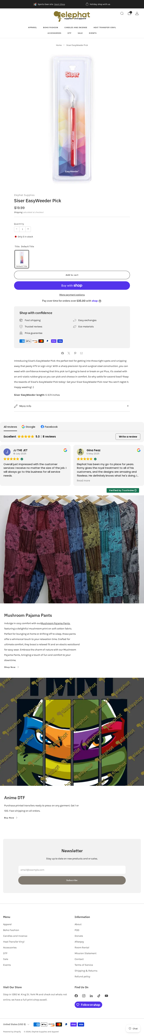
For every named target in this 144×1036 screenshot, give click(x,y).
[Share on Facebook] (62, 353)
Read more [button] (83, 480)
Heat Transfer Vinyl (105, 27)
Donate (79, 935)
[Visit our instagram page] (83, 995)
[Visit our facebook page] (76, 995)
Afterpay (79, 941)
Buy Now (9, 817)
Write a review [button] (128, 436)
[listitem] (49, 4)
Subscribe (72, 880)
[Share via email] (81, 353)
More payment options (72, 294)
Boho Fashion (50, 27)
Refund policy (82, 976)
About (78, 924)
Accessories (54, 33)
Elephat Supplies (24, 195)
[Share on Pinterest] (75, 353)
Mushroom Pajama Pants (55, 623)
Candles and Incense (75, 27)
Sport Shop (59, 4)
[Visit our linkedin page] (91, 995)
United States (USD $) (14, 1024)
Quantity (19, 224)
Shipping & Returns (86, 970)
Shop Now (10, 667)
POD (77, 930)
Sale (80, 33)
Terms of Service (84, 964)
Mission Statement (85, 953)
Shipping (18, 212)
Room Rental (82, 947)
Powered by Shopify (12, 1031)
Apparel (32, 27)
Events (93, 33)
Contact (79, 959)
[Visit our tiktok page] (99, 995)
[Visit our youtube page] (106, 995)
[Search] (122, 13)
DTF (69, 33)
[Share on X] (69, 353)
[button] (28, 426)
